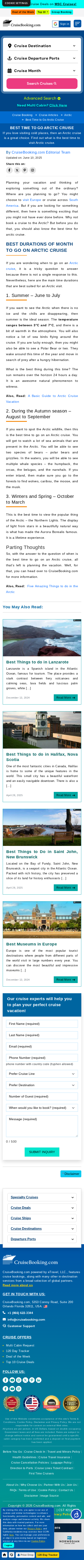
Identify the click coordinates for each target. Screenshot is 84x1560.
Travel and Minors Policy (63, 1451)
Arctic (68, 115)
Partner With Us (54, 1484)
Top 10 (42, 12)
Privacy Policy (61, 1514)
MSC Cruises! (66, 4)
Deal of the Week (23, 12)
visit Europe (32, 200)
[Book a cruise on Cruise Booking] (22, 23)
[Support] (11, 1555)
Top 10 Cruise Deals (20, 1362)
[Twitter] (25, 1380)
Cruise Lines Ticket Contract (54, 1468)
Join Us (72, 1484)
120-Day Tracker (47, 1555)
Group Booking (62, 12)
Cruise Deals (21, 1208)
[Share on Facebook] (9, 170)
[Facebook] (5, 1380)
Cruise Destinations (26, 1228)
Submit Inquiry (42, 1152)
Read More (63, 697)
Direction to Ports (21, 1468)
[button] (42, 45)
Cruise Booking (22, 115)
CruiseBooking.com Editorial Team (41, 152)
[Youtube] (12, 1380)
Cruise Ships (21, 1218)
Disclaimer (70, 1174)
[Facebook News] (5, 1389)
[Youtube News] (12, 1389)
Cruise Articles (48, 115)
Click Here (58, 105)
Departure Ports (23, 1239)
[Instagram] (19, 1380)
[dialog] (16, 3)
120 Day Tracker (17, 1351)
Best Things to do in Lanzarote (37, 662)
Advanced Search (40, 98)
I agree (8, 1545)
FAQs (13, 1490)
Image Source (49, 1495)
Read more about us (18, 1285)
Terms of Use (27, 1490)
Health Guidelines (25, 1457)
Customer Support (20, 1326)
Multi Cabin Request (20, 1345)
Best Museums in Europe (31, 944)
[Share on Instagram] (32, 170)
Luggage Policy (61, 1462)
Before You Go (12, 1451)
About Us (12, 1484)
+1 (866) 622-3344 (19, 1313)
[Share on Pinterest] (25, 170)
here (11, 1535)
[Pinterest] (32, 1380)
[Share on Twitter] (17, 170)
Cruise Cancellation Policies (30, 1462)
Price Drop (27, 1555)
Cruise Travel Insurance (54, 1457)
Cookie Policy (47, 1490)
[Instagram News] (19, 1389)
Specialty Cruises (24, 1197)
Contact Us (66, 1490)
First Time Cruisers (41, 1473)
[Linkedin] (38, 1380)
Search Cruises (40, 83)
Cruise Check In (34, 1451)
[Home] (4, 1555)
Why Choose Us (31, 1484)
